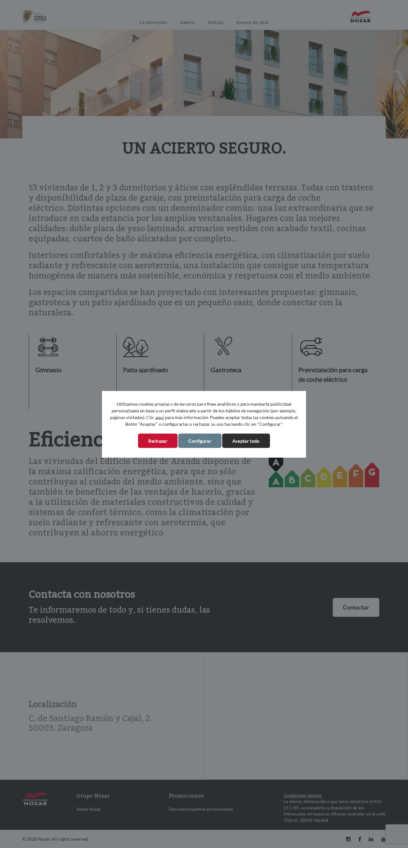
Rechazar (157, 440)
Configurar (199, 440)
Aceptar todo (246, 440)
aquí (159, 417)
